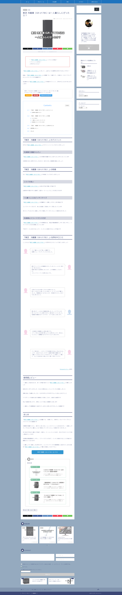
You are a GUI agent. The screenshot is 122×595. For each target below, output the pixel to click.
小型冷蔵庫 (31, 510)
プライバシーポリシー (26, 593)
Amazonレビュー (64, 369)
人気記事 (54, 2)
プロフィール (41, 2)
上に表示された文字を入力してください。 (31, 569)
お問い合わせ (94, 2)
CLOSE (67, 105)
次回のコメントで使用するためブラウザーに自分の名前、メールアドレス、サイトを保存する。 (47, 564)
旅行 (68, 2)
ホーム (27, 2)
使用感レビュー (35, 128)
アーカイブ (81, 106)
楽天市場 (36, 95)
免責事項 (34, 593)
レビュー (25, 9)
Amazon (28, 95)
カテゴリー (81, 94)
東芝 (36, 510)
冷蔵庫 (25, 510)
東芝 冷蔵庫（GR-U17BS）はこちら (47, 452)
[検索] (96, 9)
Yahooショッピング (46, 95)
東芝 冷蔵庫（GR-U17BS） (39, 60)
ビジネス (81, 2)
